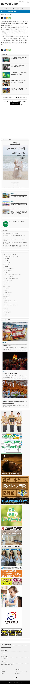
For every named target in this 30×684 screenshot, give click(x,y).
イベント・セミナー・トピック (8, 254)
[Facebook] (16, 678)
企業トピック (6, 262)
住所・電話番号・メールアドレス (7, 664)
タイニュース (5, 286)
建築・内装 (6, 306)
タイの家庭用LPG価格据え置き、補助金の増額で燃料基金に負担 (19, 58)
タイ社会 (5, 290)
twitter (22, 1)
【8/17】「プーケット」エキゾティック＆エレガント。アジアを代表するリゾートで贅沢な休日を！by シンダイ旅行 (19, 212)
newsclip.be (14, 682)
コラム (4, 272)
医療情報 (5, 302)
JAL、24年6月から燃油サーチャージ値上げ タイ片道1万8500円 (21, 98)
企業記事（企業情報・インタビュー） (10, 300)
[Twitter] (14, 678)
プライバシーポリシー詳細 (6, 647)
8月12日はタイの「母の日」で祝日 (10, 373)
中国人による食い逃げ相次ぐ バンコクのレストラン (9, 98)
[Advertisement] (15, 122)
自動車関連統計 (6, 312)
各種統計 (4, 308)
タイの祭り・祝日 (7, 270)
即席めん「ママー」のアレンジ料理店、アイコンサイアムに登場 (18, 81)
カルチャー (5, 264)
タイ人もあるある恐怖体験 (8, 276)
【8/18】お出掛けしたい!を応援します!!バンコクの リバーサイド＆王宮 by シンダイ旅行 (19, 204)
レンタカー (6, 282)
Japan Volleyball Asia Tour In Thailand (10, 256)
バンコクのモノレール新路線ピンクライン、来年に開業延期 (19, 66)
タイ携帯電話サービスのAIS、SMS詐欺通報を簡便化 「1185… (19, 73)
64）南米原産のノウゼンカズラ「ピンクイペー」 (11, 233)
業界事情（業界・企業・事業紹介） (10, 304)
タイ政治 (5, 288)
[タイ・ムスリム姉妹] (15, 180)
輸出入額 (5, 314)
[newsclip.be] (9, 3)
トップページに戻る (14, 103)
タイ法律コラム (6, 294)
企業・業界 (5, 296)
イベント (5, 258)
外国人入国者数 (6, 310)
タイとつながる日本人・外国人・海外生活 (11, 274)
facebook (23, 1)
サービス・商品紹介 (6, 280)
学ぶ (4, 284)
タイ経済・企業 (9, 14)
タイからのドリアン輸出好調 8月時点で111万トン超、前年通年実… (19, 89)
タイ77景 (5, 266)
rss (20, 1)
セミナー (5, 260)
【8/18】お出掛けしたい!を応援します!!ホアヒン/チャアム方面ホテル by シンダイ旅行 (19, 196)
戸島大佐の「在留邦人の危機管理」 (10, 278)
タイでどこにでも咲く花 (8, 268)
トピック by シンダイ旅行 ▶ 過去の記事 (17, 221)
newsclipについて (4, 658)
